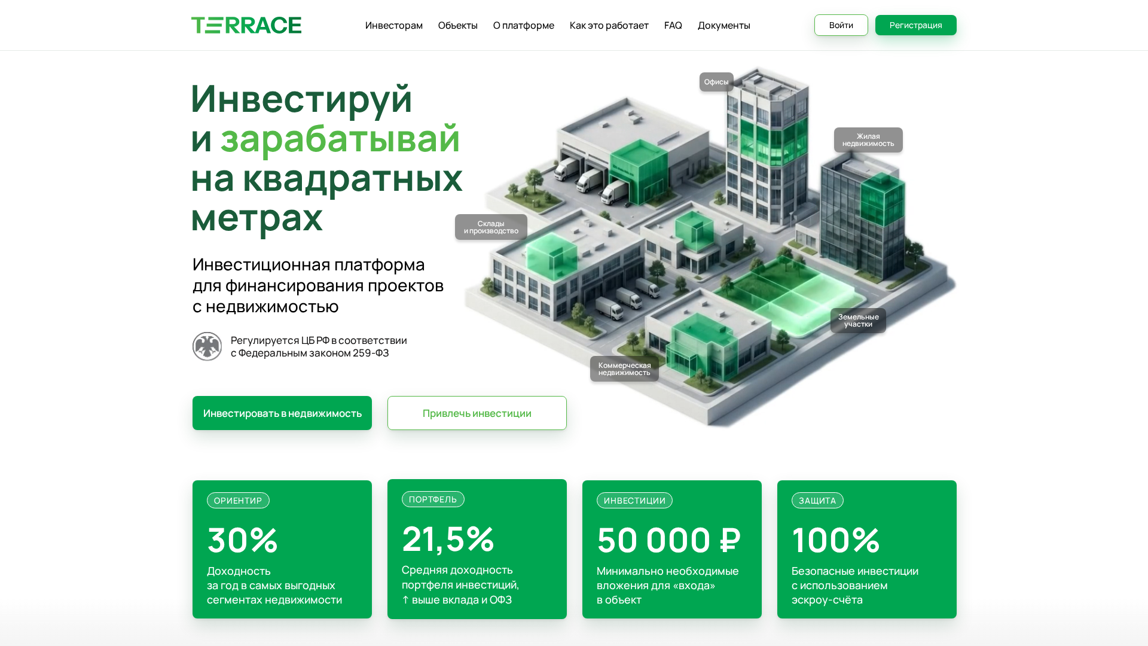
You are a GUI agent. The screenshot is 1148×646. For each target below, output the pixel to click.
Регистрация (916, 25)
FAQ (673, 25)
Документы (724, 25)
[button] (282, 413)
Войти (841, 25)
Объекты (458, 25)
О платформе (523, 25)
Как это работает (609, 25)
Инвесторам (394, 25)
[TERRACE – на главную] (246, 25)
